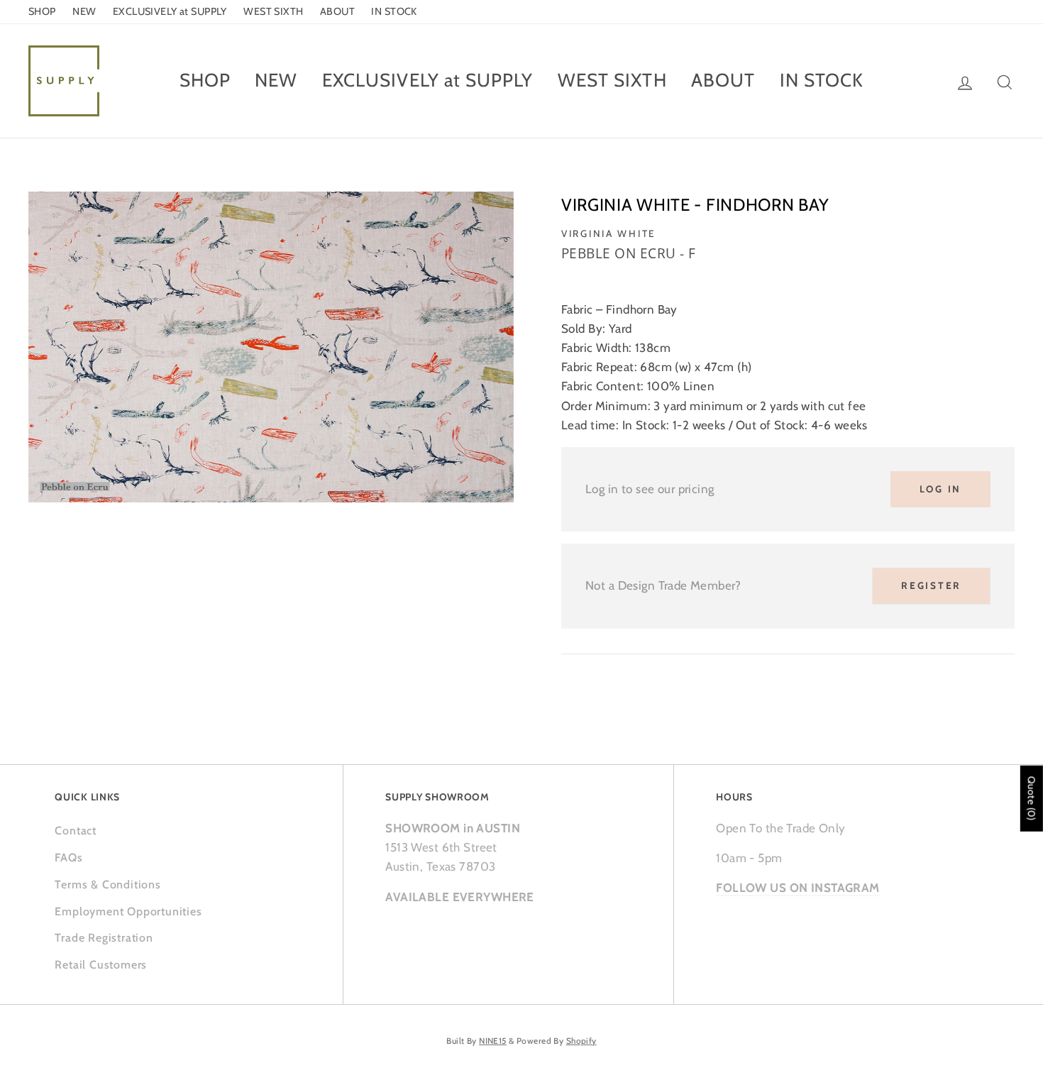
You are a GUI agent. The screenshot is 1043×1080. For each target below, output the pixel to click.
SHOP (42, 11)
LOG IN (940, 489)
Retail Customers (101, 964)
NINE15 (493, 1041)
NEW (84, 11)
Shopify (581, 1041)
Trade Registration (104, 937)
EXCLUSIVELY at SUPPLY (170, 11)
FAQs (68, 857)
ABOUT (337, 11)
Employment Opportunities (128, 911)
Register (931, 585)
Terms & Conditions (107, 884)
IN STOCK (393, 11)
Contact (75, 830)
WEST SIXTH (273, 11)
